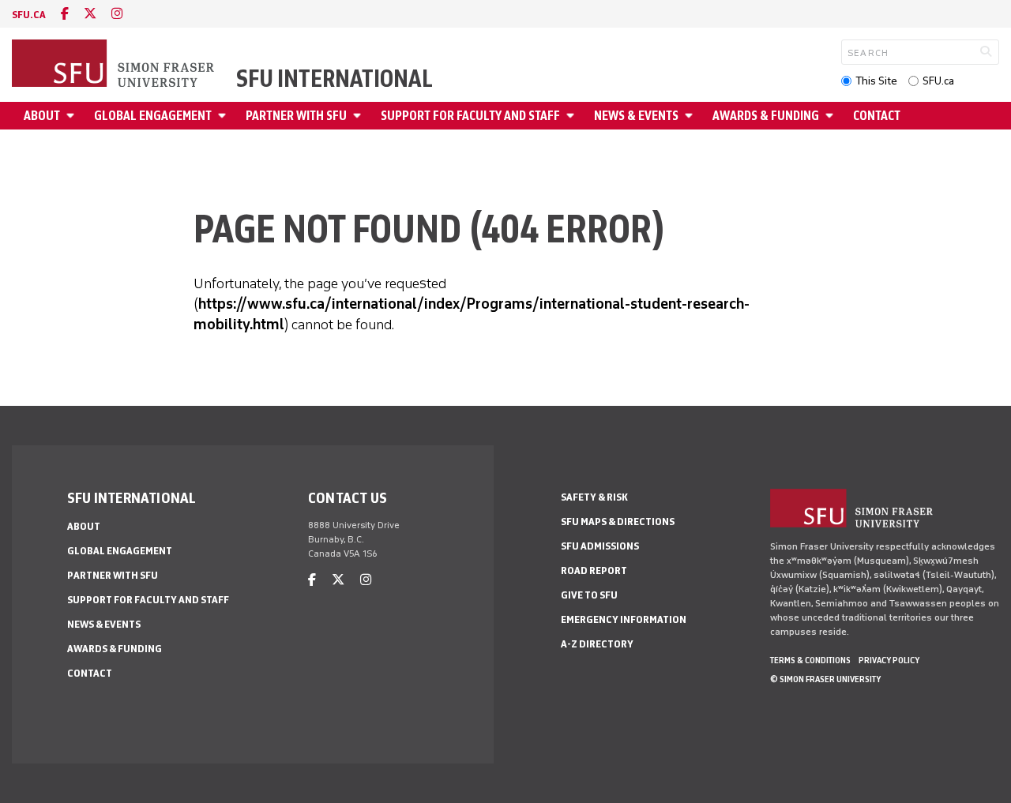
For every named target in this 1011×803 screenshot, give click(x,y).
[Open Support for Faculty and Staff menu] (572, 115)
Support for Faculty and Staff (470, 115)
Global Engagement (153, 115)
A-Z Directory (597, 644)
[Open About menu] (72, 115)
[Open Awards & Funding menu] (831, 115)
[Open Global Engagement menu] (224, 115)
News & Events (636, 115)
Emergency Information (623, 619)
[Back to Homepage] (114, 64)
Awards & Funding (765, 115)
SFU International (334, 79)
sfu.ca (29, 14)
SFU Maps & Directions (618, 521)
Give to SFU (589, 595)
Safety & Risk (594, 497)
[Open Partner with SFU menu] (359, 115)
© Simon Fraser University (825, 679)
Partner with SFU (296, 115)
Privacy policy (889, 660)
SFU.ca (938, 81)
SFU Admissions (600, 546)
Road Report (594, 570)
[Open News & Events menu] (691, 115)
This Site (876, 81)
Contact (876, 115)
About (42, 115)
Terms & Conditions (810, 660)
